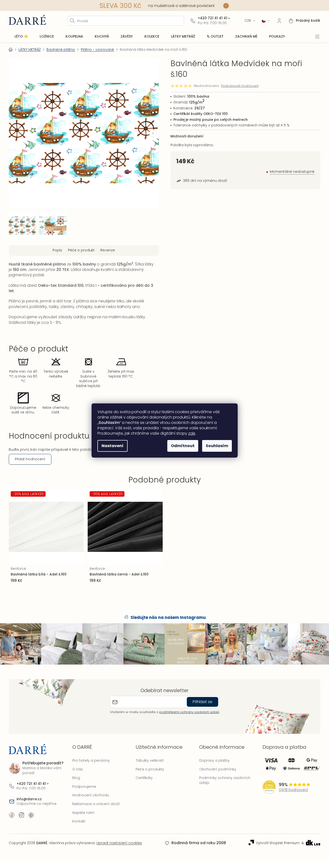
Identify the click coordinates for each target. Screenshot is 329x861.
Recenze (107, 250)
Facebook (12, 815)
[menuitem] (21, 37)
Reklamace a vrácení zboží (96, 803)
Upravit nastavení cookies (119, 842)
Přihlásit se (202, 702)
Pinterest (31, 815)
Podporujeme (84, 786)
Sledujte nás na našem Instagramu (168, 617)
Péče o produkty (150, 769)
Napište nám (83, 812)
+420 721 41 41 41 (212, 18)
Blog (76, 777)
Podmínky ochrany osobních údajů (224, 780)
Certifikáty (144, 777)
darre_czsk (21, 815)
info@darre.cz (29, 799)
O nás (77, 769)
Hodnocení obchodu (90, 795)
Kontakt (78, 821)
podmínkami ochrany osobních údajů (189, 712)
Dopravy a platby (214, 760)
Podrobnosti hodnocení (240, 86)
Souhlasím (217, 446)
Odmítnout (183, 446)
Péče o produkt (81, 250)
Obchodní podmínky (217, 769)
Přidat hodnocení (30, 459)
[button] (153, 133)
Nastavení (112, 446)
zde (191, 433)
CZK (247, 20)
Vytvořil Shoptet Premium (278, 843)
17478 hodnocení (293, 790)
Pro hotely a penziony (91, 760)
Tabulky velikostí (150, 760)
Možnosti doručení (186, 136)
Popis (57, 250)
